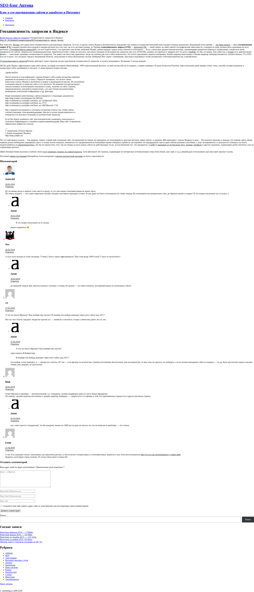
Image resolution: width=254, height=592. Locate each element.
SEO (33, 40)
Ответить (9, 187)
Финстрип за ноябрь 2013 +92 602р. (16, 539)
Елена (8, 442)
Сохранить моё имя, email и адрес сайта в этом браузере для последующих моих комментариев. (46, 506)
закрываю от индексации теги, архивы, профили (180, 145)
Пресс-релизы (11, 567)
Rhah (7, 382)
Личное (8, 563)
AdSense (9, 553)
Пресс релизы (6, 584)
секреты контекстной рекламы (69, 156)
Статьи (8, 574)
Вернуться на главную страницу (14, 38)
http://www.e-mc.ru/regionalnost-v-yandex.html (160, 454)
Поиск (3, 515)
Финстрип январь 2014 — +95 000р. (16, 535)
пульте (231, 52)
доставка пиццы (223, 45)
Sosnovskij (10, 179)
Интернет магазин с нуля (16, 560)
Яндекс (16, 45)
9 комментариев (24, 40)
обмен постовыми (18, 156)
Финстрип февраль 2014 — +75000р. (16, 532)
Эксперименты (12, 579)
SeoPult (192, 52)
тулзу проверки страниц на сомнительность (62, 152)
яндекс (61, 40)
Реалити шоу (11, 572)
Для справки (11, 558)
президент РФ (140, 47)
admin (14, 40)
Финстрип (10, 577)
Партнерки (10, 565)
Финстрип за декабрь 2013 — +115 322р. (18, 537)
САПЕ (152, 145)
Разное (8, 570)
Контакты (9, 25)
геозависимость (42, 40)
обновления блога (26, 145)
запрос (53, 40)
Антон (14, 211)
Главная (8, 18)
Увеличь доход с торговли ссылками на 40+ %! (21, 542)
